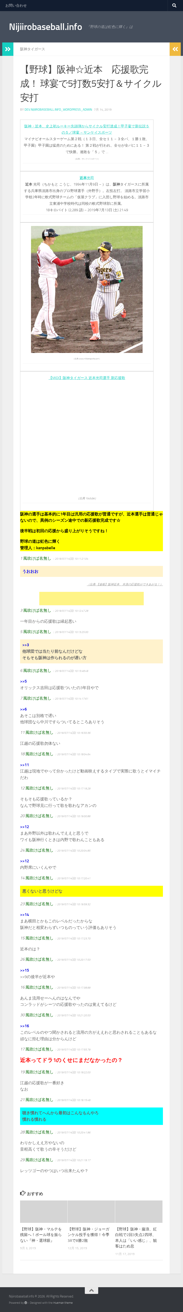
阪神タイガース (32, 49)
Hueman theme (63, 1302)
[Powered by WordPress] (25, 1302)
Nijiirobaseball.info (45, 26)
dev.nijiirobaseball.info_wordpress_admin (58, 110)
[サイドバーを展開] (7, 49)
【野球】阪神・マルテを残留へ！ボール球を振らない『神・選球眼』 (41, 1235)
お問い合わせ (16, 5)
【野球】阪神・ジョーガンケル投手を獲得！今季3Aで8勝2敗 (88, 1235)
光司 (87, 178)
